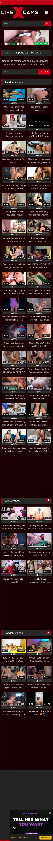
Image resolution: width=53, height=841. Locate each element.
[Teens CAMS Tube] (21, 12)
